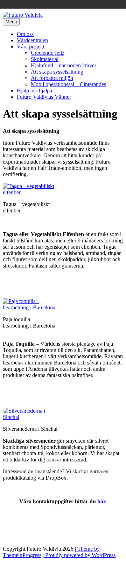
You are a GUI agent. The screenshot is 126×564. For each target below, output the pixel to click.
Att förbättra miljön (52, 78)
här (101, 501)
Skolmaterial (44, 59)
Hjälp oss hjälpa (34, 90)
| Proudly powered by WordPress (79, 555)
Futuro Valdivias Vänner (44, 97)
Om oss (25, 34)
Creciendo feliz (47, 53)
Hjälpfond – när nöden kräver (63, 65)
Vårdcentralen (32, 40)
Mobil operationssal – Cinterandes (68, 84)
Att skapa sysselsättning (57, 72)
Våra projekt (30, 47)
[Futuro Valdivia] (23, 15)
